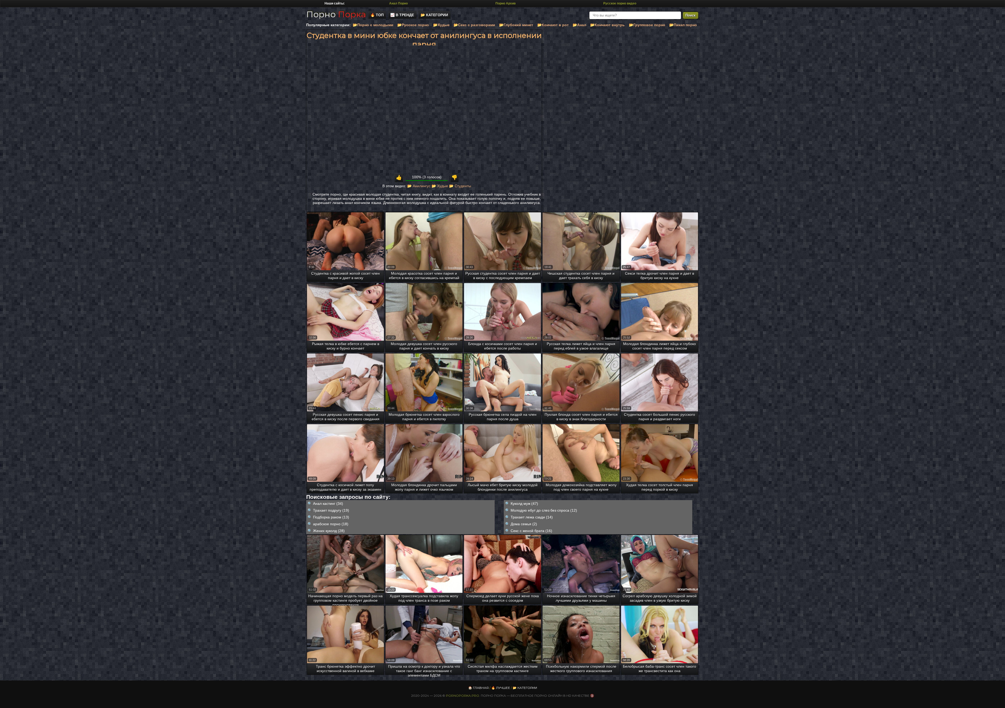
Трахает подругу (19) (331, 510)
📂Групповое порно (647, 25)
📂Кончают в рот (553, 25)
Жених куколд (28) (329, 531)
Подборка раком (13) (331, 517)
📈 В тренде (402, 15)
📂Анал (579, 25)
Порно (336, 14)
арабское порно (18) (330, 524)
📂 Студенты (460, 186)
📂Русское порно (413, 25)
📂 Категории (434, 15)
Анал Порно (398, 3)
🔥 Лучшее (500, 688)
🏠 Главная (478, 688)
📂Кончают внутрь (607, 25)
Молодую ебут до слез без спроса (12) (544, 510)
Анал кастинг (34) (328, 503)
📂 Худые (440, 186)
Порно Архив (505, 3)
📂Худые (441, 25)
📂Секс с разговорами (474, 25)
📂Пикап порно (683, 25)
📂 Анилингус (419, 186)
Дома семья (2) (524, 524)
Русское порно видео (619, 3)
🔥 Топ (377, 15)
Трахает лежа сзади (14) (532, 517)
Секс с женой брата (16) (531, 531)
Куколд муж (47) (524, 503)
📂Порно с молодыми (373, 25)
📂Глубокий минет (516, 25)
